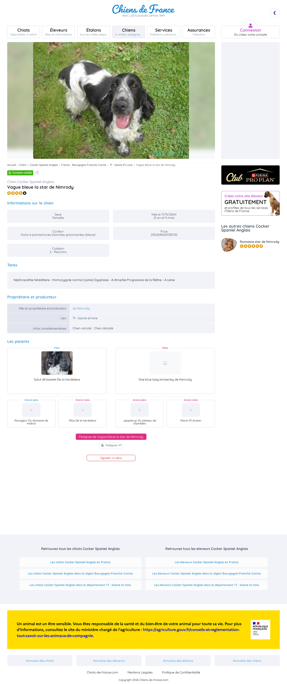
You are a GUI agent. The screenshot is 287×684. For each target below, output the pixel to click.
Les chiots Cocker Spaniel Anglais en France (80, 562)
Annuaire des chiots (40, 661)
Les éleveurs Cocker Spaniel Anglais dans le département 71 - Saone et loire (206, 585)
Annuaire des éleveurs (109, 661)
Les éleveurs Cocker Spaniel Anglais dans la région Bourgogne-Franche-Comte (206, 573)
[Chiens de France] (143, 12)
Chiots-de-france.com (102, 672)
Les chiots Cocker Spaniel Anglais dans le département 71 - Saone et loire (80, 585)
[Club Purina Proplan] (250, 175)
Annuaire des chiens (247, 661)
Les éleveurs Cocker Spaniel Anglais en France (207, 562)
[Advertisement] (250, 100)
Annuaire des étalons (178, 661)
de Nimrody (81, 308)
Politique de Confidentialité (181, 672)
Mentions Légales (140, 672)
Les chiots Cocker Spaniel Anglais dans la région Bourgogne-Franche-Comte (80, 573)
